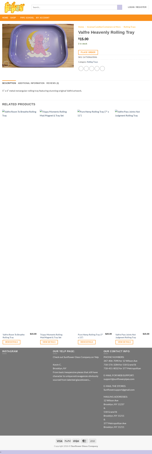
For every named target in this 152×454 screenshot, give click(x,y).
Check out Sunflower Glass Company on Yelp (76, 357)
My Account (42, 18)
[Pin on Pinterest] (97, 68)
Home (5, 18)
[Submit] (119, 7)
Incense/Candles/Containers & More (104, 27)
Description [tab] (9, 83)
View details (11, 342)
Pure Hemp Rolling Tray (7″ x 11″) (90, 336)
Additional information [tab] (31, 83)
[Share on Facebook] (81, 68)
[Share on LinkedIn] (102, 68)
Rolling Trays (130, 27)
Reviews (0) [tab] (52, 83)
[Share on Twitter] (86, 68)
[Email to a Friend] (91, 68)
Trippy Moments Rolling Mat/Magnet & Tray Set (51, 336)
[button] (137, 7)
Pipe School (27, 18)
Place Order (88, 52)
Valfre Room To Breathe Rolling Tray (13, 336)
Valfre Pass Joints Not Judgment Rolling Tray (125, 336)
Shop (13, 18)
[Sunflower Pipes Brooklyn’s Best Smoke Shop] (14, 7)
